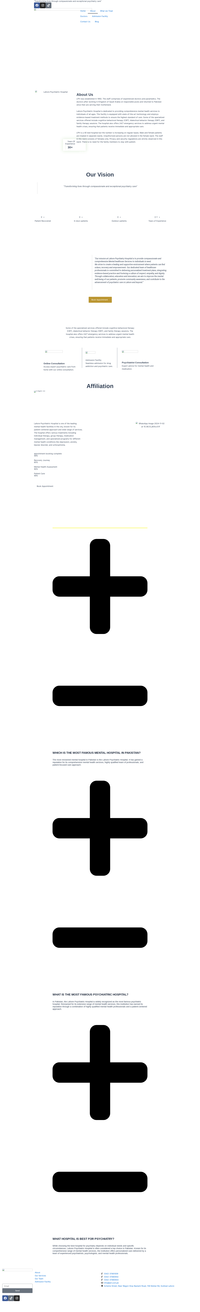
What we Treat (106, 11)
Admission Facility (100, 16)
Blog (97, 21)
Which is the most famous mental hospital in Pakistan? (97, 752)
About (92, 11)
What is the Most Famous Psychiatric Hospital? (90, 994)
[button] (100, 643)
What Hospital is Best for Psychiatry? (83, 1238)
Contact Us (85, 21)
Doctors (83, 16)
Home (83, 11)
